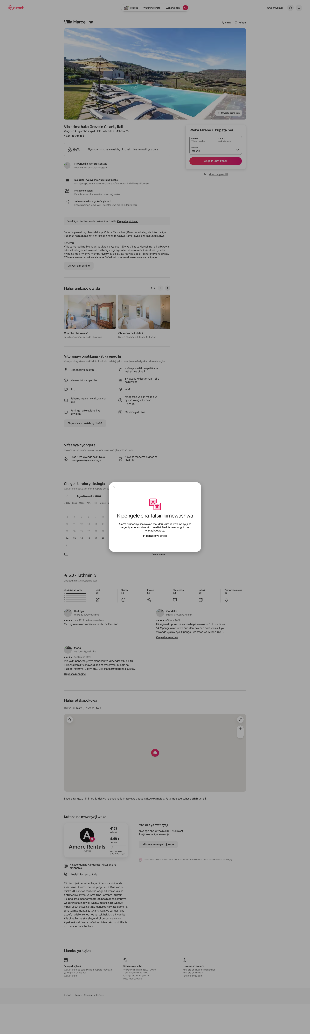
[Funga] (114, 487)
